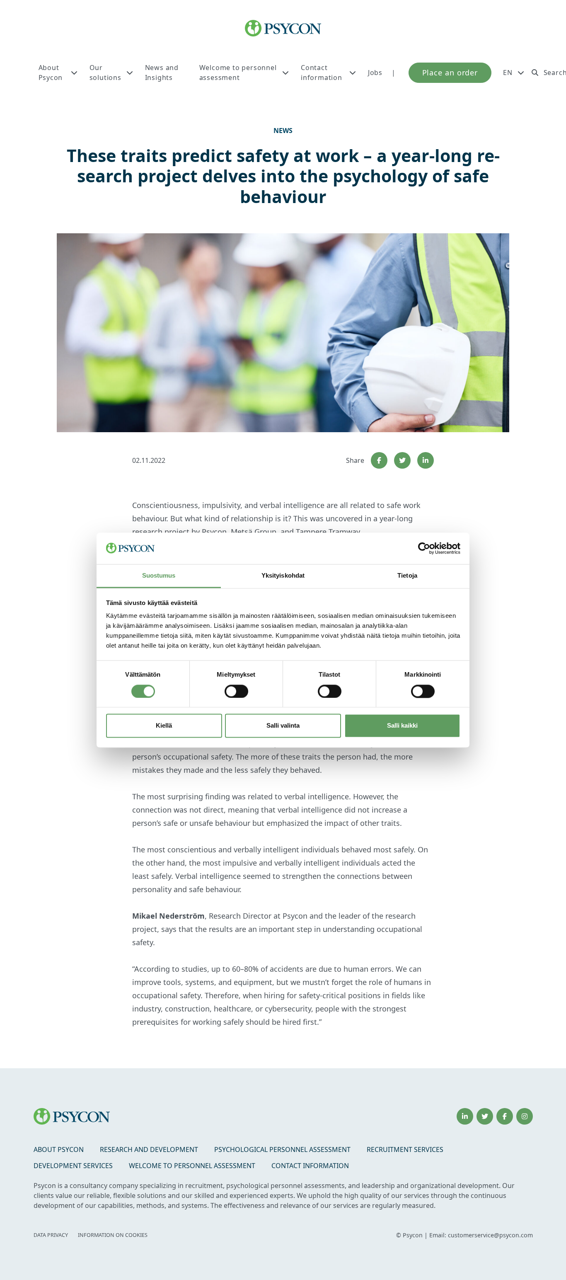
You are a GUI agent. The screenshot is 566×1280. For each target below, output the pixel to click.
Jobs (375, 72)
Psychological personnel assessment (282, 1149)
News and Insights (162, 72)
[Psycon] (283, 28)
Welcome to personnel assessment (238, 72)
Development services (73, 1165)
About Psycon (51, 72)
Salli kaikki (402, 725)
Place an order (450, 72)
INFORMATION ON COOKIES (113, 1235)
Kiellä (164, 725)
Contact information (321, 72)
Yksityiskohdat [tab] (283, 575)
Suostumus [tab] (159, 575)
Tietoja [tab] (407, 575)
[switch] (236, 691)
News (283, 130)
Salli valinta (283, 725)
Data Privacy (51, 1235)
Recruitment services (405, 1149)
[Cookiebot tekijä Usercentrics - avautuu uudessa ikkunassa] (424, 548)
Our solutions (105, 72)
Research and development (149, 1149)
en (508, 72)
